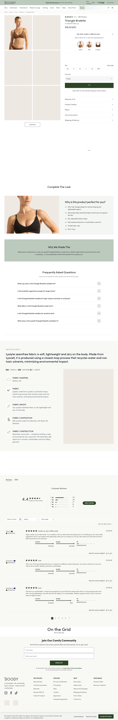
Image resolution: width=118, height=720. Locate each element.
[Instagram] (5, 692)
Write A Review (89, 503)
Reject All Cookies (91, 716)
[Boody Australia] (10, 2)
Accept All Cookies (106, 716)
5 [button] (65, 618)
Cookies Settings (78, 716)
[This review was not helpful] (110, 553)
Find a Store (78, 696)
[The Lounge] (100, 2)
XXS (98, 69)
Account (111, 2)
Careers (56, 692)
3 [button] (58, 618)
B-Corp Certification (60, 682)
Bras (16, 12)
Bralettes (21, 12)
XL (92, 69)
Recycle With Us (38, 692)
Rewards (36, 689)
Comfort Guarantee (40, 685)
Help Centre (78, 685)
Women (11, 12)
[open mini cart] (112, 8)
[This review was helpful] (106, 553)
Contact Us (77, 699)
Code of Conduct (39, 696)
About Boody (37, 682)
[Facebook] (11, 692)
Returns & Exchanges (81, 689)
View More (32, 124)
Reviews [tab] (9, 480)
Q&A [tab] (16, 480)
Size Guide (77, 682)
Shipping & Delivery (80, 692)
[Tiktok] (16, 692)
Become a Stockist (100, 685)
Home (6, 12)
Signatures (57, 696)
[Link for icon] (6, 702)
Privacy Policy (66, 668)
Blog (55, 689)
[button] (63, 498)
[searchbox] (12, 519)
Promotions (57, 685)
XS (67, 69)
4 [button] (62, 618)
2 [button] (55, 618)
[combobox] (31, 519)
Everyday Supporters (60, 699)
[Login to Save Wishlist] (108, 8)
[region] (59, 716)
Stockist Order (98, 682)
